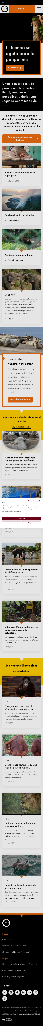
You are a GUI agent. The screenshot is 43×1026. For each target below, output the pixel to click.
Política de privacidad (34, 501)
